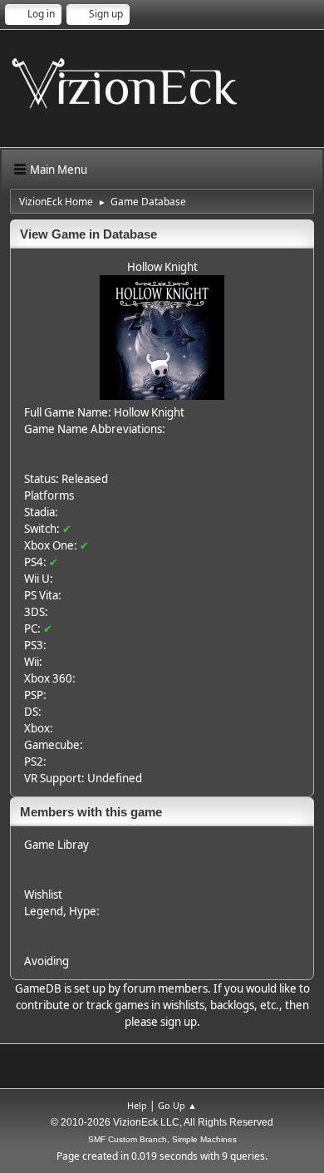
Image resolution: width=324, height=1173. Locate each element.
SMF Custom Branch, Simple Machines (162, 1139)
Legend (43, 911)
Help (137, 1105)
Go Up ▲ (177, 1105)
